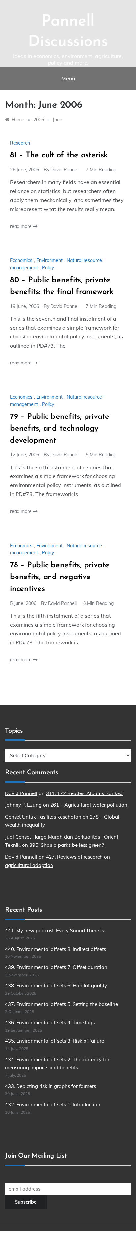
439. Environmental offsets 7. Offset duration (56, 967)
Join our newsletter (25, 1177)
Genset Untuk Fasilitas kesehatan (43, 817)
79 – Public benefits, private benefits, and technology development (59, 428)
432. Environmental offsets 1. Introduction (52, 1104)
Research (20, 143)
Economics (21, 260)
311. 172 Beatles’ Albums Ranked (84, 793)
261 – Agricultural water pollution (88, 805)
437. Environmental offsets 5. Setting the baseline (61, 1004)
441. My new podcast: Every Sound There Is (54, 930)
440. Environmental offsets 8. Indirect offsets (55, 949)
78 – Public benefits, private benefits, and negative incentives (59, 577)
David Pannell (65, 170)
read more (21, 226)
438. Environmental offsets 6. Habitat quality (56, 985)
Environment (49, 260)
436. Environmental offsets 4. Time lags (50, 1022)
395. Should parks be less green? (66, 845)
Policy (48, 268)
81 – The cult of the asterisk (59, 155)
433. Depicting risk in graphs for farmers (50, 1086)
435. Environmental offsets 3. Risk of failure (54, 1041)
